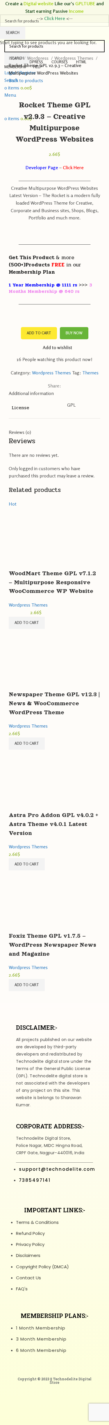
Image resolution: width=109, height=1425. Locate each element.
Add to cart (39, 333)
